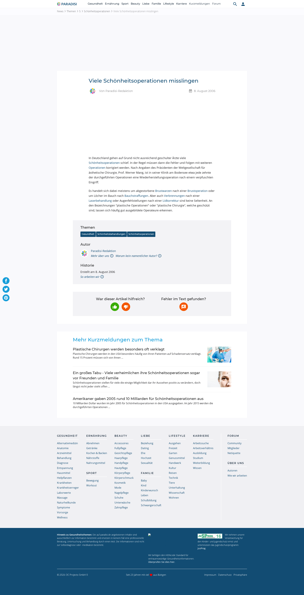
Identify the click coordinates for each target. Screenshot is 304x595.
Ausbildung (199, 453)
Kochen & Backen (96, 453)
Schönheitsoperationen (97, 11)
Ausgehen (175, 443)
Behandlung (64, 458)
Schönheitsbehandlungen (111, 234)
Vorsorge (62, 512)
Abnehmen (92, 443)
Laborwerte (64, 492)
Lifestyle (168, 3)
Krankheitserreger (68, 487)
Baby (144, 480)
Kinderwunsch (149, 490)
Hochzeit (146, 458)
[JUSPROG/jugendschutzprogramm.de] (210, 536)
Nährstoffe (92, 458)
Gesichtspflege (123, 453)
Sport (125, 3)
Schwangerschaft (151, 505)
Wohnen (174, 497)
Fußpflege (120, 448)
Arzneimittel (64, 453)
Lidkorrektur (171, 201)
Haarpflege (121, 458)
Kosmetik (120, 482)
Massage (62, 497)
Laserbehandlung (100, 201)
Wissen (197, 468)
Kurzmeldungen (199, 3)
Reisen (173, 473)
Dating (145, 448)
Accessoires (121, 443)
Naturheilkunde (66, 502)
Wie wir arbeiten (237, 475)
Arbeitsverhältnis (203, 448)
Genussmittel (177, 458)
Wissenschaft (177, 492)
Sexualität (147, 463)
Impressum (210, 574)
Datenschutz (225, 574)
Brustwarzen (163, 191)
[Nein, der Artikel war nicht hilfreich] (126, 306)
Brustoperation (197, 191)
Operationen (97, 168)
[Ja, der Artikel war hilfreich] (115, 306)
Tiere (172, 482)
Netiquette (234, 453)
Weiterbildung (201, 463)
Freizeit (173, 448)
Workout (91, 485)
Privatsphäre (240, 574)
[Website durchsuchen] (235, 4)
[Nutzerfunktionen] (243, 4)
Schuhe (118, 497)
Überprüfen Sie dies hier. (161, 561)
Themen (71, 11)
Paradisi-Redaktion (103, 251)
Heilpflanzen (64, 478)
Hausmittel (63, 473)
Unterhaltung (177, 487)
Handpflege (121, 463)
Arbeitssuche (201, 443)
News (60, 11)
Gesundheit (95, 3)
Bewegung (92, 480)
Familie (156, 3)
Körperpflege (122, 473)
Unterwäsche (122, 502)
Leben (144, 495)
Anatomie (63, 448)
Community (234, 443)
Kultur (172, 468)
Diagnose (62, 463)
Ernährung (112, 3)
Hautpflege (121, 468)
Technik (173, 478)
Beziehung (147, 443)
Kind (143, 485)
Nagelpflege (121, 492)
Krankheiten (64, 482)
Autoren (232, 470)
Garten (173, 453)
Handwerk (175, 463)
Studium (198, 458)
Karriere (181, 3)
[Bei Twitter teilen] (6, 289)
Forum (216, 3)
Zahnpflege (121, 507)
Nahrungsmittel (95, 463)
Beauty (135, 3)
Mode (117, 487)
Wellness (62, 517)
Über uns (236, 463)
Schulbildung (148, 500)
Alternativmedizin (67, 443)
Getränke (91, 448)
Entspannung (65, 468)
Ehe (143, 453)
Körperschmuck (123, 478)
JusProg (202, 548)
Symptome (63, 507)
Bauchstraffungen (136, 196)
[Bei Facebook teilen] (6, 280)
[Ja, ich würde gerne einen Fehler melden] (183, 306)
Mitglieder (234, 448)
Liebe (145, 3)
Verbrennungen (174, 196)
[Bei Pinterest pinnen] (6, 297)
